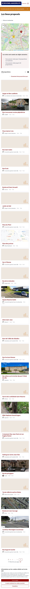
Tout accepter (15, 580)
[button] (10, 42)
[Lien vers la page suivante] (20, 560)
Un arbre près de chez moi (7, 9)
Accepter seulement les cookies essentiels (15, 583)
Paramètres (15, 586)
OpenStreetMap (20, 50)
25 (20, 562)
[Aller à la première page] (11, 3)
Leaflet (14, 50)
